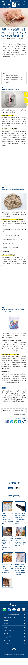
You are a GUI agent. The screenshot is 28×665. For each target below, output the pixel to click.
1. (4, 75)
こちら (21, 410)
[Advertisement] (14, 450)
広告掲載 (6, 623)
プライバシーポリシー (9, 630)
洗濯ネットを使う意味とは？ (12, 75)
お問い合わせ (7, 640)
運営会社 (6, 620)
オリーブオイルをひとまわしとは (11, 614)
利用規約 (6, 627)
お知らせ (6, 633)
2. (4, 77)
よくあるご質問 (7, 637)
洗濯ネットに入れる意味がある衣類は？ (15, 77)
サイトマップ (7, 643)
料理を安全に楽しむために (10, 617)
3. (4, 79)
